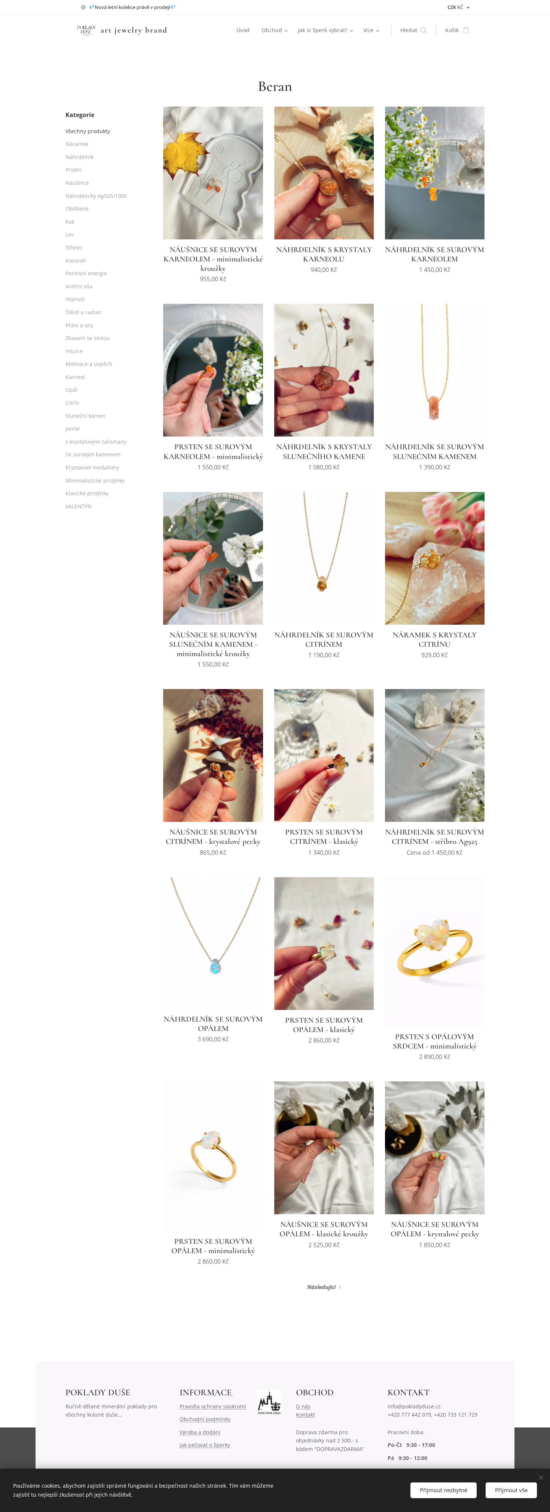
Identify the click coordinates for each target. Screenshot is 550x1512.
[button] (413, 30)
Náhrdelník (79, 156)
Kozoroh (75, 260)
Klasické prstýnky (87, 493)
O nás (303, 1406)
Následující (321, 1287)
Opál (71, 389)
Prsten (73, 169)
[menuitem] (245, 30)
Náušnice (77, 182)
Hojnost (75, 299)
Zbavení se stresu (87, 338)
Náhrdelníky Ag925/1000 (96, 195)
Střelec (74, 247)
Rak (69, 221)
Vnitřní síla (78, 286)
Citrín (72, 402)
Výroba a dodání (200, 1432)
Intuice (74, 351)
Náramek (76, 143)
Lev (69, 234)
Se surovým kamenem (92, 454)
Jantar (72, 428)
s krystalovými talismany (95, 441)
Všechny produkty (87, 131)
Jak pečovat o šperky (205, 1444)
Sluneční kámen (85, 415)
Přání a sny (79, 325)
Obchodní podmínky (205, 1419)
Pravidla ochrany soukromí (213, 1406)
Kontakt (305, 1414)
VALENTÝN (78, 506)
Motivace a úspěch (88, 363)
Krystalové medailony (92, 467)
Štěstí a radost (83, 312)
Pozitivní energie (86, 273)
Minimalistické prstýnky (95, 480)
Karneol (75, 376)
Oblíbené (77, 208)
